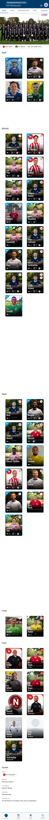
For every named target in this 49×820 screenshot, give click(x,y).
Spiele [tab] (12, 10)
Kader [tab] (4, 10)
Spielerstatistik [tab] (23, 10)
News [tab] (35, 10)
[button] (20, 46)
